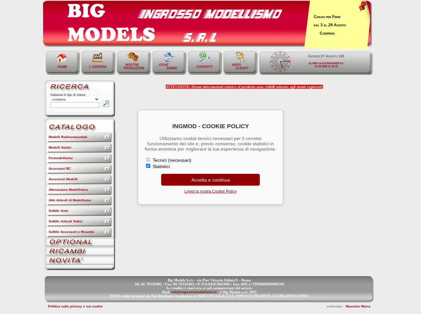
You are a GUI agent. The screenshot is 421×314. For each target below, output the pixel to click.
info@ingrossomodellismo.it (193, 292)
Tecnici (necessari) (171, 159)
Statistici (160, 166)
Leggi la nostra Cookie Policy (211, 191)
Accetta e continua (210, 179)
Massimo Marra (358, 306)
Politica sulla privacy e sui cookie (75, 306)
